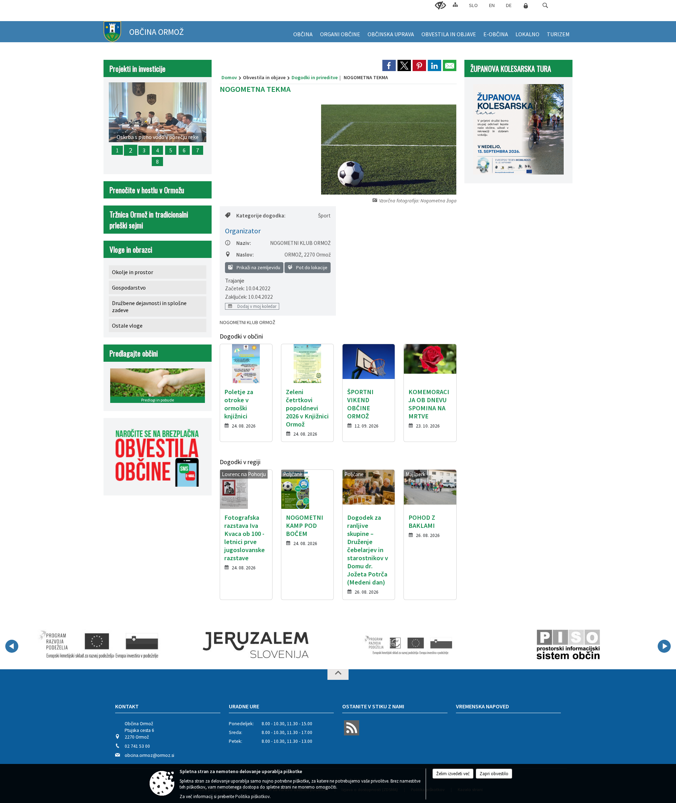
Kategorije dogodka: (261, 215)
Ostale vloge (127, 325)
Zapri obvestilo (494, 774)
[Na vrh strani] (338, 674)
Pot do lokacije (311, 267)
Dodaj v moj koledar (256, 306)
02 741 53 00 (137, 746)
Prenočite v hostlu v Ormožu (146, 189)
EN (492, 5)
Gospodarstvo (129, 287)
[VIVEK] (99, 645)
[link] (389, 65)
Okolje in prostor (132, 272)
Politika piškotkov (252, 796)
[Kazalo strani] (455, 4)
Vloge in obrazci (130, 249)
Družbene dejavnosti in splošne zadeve (149, 306)
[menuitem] (303, 32)
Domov (229, 77)
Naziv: (243, 243)
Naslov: (245, 254)
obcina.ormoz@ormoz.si (149, 755)
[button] (545, 5)
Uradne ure (244, 706)
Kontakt (127, 706)
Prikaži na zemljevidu (258, 267)
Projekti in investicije (137, 68)
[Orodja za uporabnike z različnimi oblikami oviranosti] (440, 5)
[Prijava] (525, 5)
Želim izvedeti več (453, 774)
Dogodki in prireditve (315, 77)
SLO (473, 5)
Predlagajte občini (133, 353)
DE (509, 5)
